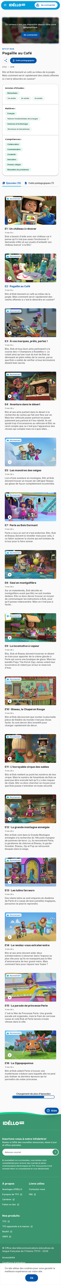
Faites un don (12, 1204)
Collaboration (13, 144)
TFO (15, 1221)
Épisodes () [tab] (11, 183)
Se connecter (48, 5)
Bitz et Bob (8, 49)
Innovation (11, 159)
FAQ (37, 1194)
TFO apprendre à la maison (15, 1226)
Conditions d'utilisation (13, 1262)
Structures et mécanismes (19, 129)
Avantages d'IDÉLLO (12, 1189)
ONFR (15, 1236)
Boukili (15, 1231)
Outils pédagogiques (23, 60)
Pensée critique (14, 165)
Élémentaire (12, 93)
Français (10, 113)
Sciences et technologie (17, 124)
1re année (12, 98)
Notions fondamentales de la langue (23, 119)
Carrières (12, 1199)
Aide (53, 1111)
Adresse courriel (12, 1154)
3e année (38, 98)
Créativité (11, 154)
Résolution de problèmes (18, 170)
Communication (13, 149)
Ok (31, 1277)
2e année (25, 98)
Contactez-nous (37, 1189)
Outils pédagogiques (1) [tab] (39, 183)
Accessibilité (8, 1257)
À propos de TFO (12, 1194)
